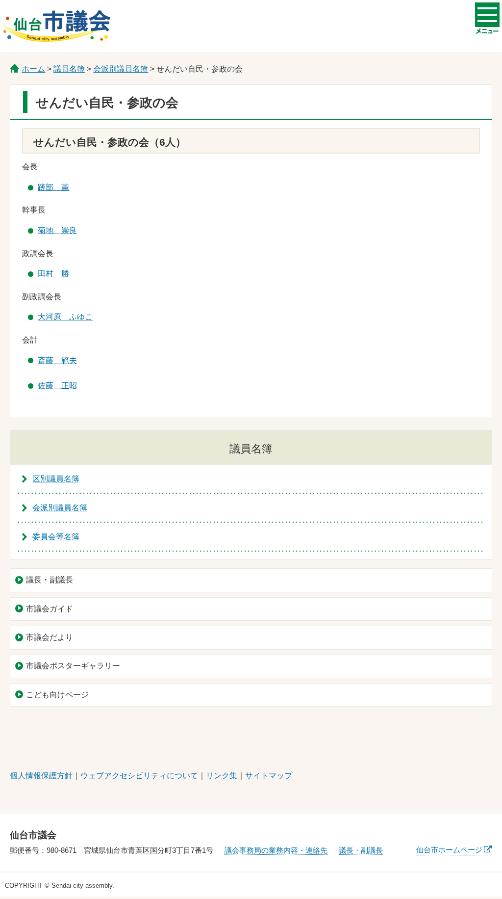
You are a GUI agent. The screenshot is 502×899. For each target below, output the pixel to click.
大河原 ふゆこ (65, 317)
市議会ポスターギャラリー (73, 665)
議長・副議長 (49, 580)
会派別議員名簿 (120, 69)
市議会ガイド (49, 609)
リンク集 (221, 775)
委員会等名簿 (55, 536)
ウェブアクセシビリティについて (139, 775)
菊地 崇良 (57, 230)
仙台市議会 (56, 26)
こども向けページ (57, 694)
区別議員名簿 (55, 479)
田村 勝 (53, 273)
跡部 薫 (53, 187)
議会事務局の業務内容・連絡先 (276, 850)
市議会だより (49, 637)
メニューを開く (487, 15)
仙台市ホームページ (449, 850)
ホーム (33, 69)
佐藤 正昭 (57, 385)
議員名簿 (69, 69)
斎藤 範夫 (57, 360)
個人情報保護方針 (41, 775)
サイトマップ (268, 775)
